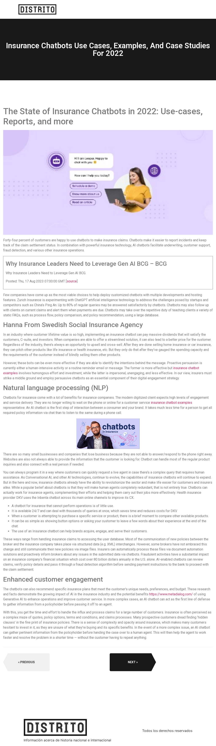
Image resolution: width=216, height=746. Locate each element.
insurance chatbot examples (171, 403)
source (72, 281)
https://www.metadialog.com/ (171, 594)
